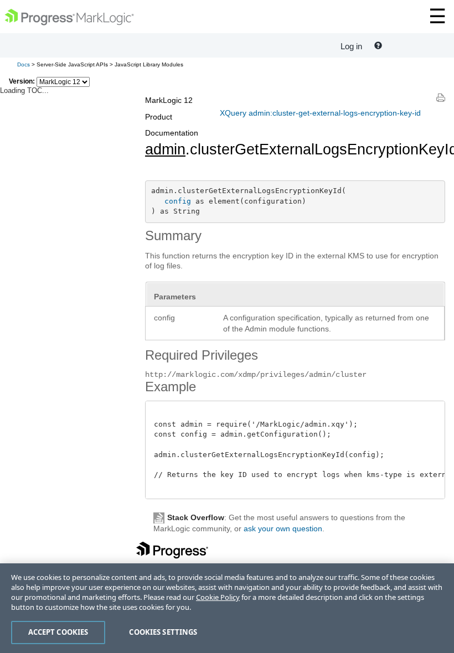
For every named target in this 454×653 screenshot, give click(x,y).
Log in (351, 46)
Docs (23, 64)
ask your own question (283, 528)
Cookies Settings (163, 632)
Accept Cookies (58, 632)
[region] (227, 608)
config (177, 201)
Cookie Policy (218, 597)
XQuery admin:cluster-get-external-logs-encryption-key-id (320, 112)
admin (165, 149)
